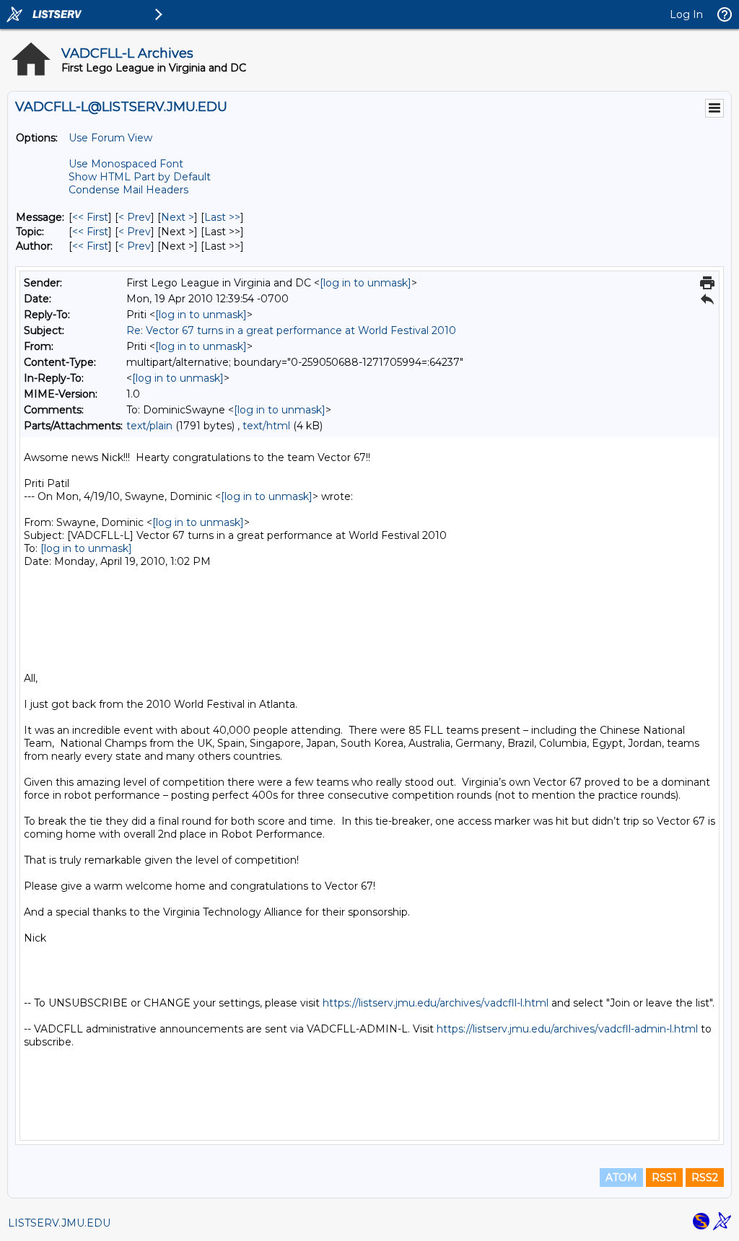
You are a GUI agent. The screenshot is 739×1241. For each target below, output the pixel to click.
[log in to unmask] (365, 282)
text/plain (149, 425)
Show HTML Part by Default (140, 176)
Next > (177, 217)
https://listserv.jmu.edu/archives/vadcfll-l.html (435, 1002)
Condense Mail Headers (128, 189)
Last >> (222, 217)
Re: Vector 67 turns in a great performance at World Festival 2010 (291, 330)
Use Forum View (110, 137)
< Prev (134, 217)
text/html (266, 425)
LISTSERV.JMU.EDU (59, 1222)
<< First (90, 217)
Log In (686, 14)
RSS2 (704, 1177)
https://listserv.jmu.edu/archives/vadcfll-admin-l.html (567, 1028)
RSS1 (664, 1177)
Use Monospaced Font (126, 163)
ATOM (621, 1177)
